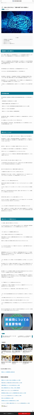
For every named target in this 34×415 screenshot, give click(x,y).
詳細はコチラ (24, 413)
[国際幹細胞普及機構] (17, 1)
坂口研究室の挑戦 (6, 40)
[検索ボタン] (33, 1)
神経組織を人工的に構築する (8, 39)
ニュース (3, 9)
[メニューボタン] (1, 1)
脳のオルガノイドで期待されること (9, 43)
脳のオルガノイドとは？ (7, 42)
